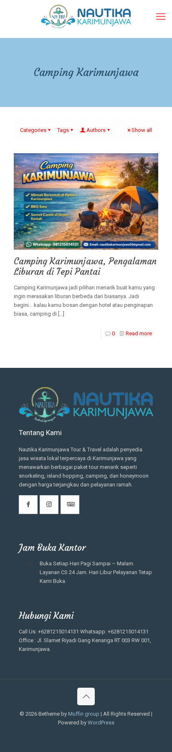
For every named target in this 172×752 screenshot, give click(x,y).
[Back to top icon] (86, 696)
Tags (63, 130)
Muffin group (83, 714)
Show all (142, 130)
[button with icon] (28, 504)
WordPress (101, 722)
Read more (139, 333)
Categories (33, 130)
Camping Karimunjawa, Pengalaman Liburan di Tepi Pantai (85, 266)
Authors (96, 130)
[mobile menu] (161, 17)
